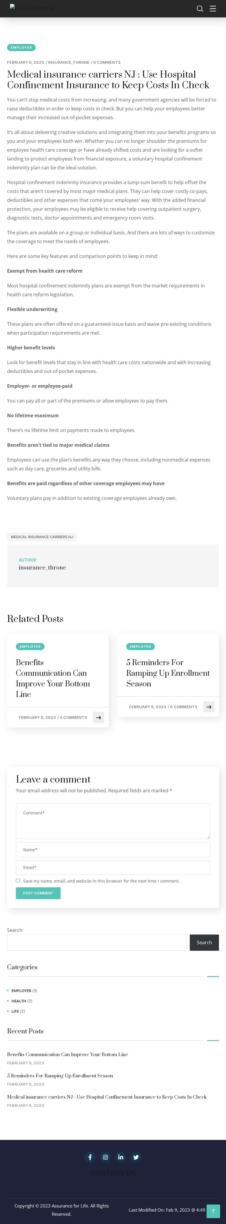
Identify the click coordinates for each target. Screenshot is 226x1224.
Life (15, 1011)
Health (18, 1001)
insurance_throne (68, 62)
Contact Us (113, 1173)
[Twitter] (136, 1157)
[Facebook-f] (90, 1157)
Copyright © (26, 1206)
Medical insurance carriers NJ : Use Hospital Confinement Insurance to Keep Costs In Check (107, 1097)
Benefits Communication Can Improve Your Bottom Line (53, 679)
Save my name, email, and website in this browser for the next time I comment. (101, 881)
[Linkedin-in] (120, 1157)
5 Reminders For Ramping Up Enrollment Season (168, 673)
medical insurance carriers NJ (42, 537)
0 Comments (107, 62)
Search (14, 930)
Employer (21, 47)
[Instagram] (105, 1157)
